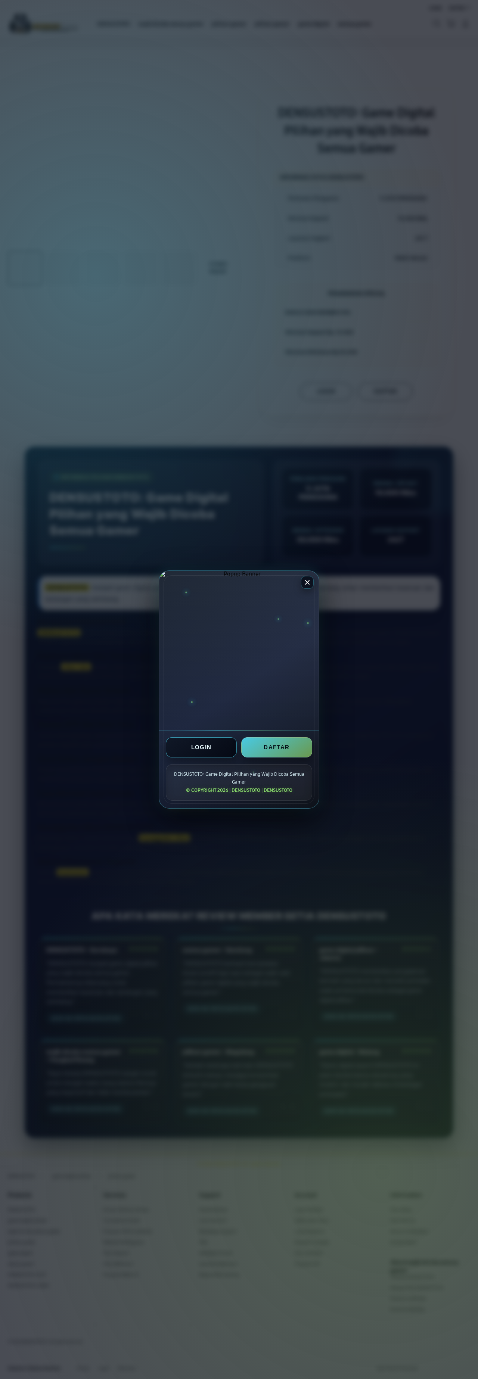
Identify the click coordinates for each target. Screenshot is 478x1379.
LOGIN (201, 747)
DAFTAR (276, 747)
